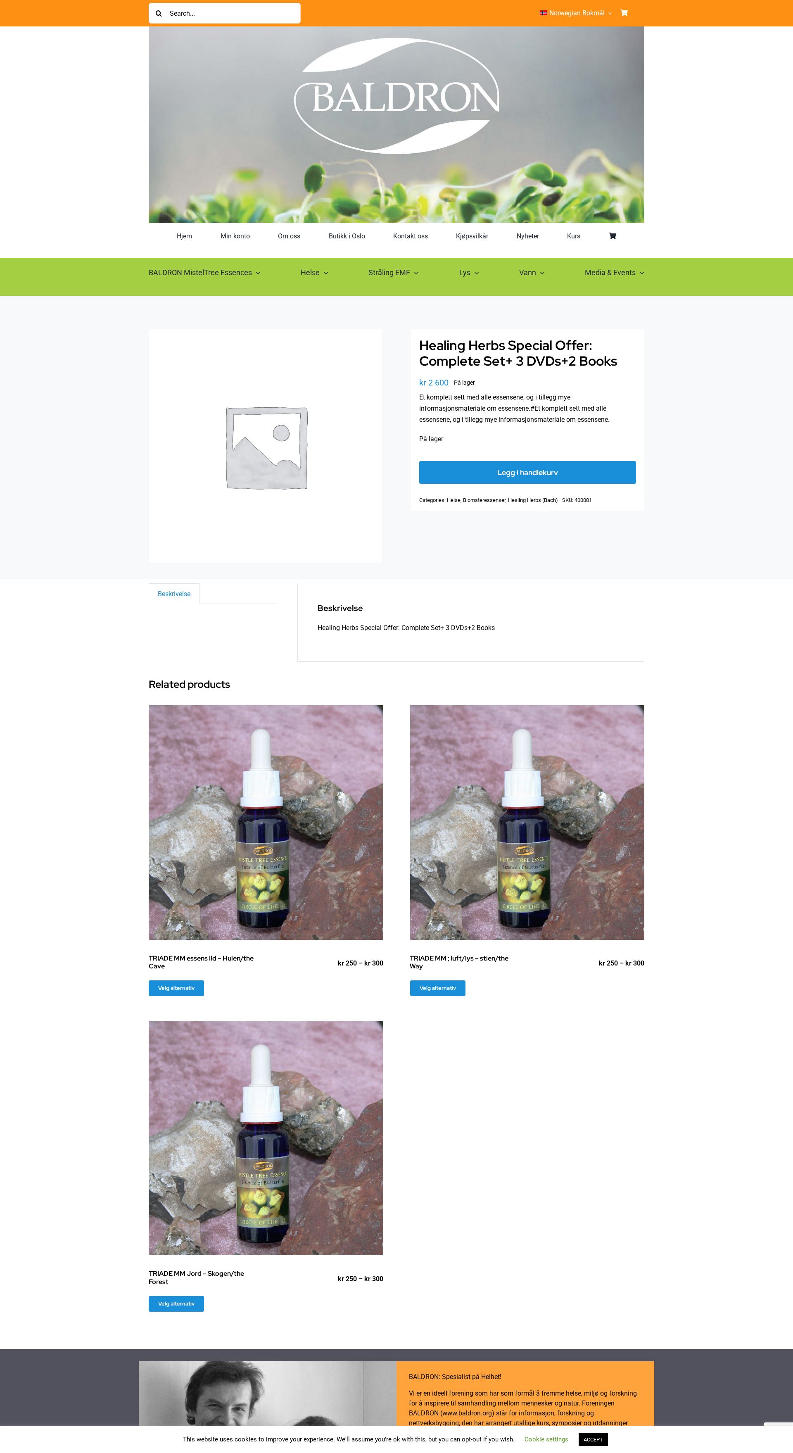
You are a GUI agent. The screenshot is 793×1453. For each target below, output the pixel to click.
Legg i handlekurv (527, 472)
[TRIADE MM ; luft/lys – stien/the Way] (527, 822)
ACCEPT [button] (593, 1439)
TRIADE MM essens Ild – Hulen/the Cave (201, 962)
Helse (454, 500)
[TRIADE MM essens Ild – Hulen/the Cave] (266, 822)
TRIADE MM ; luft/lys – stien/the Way (459, 962)
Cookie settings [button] (546, 1439)
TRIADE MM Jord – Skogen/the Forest (196, 1277)
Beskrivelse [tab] (174, 594)
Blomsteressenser (484, 500)
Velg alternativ (176, 988)
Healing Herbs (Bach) (533, 500)
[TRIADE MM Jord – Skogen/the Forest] (266, 1138)
